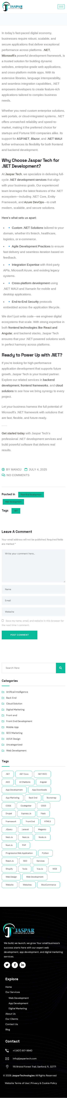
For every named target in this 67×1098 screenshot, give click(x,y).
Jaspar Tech (13, 174)
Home (8, 987)
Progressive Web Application (19, 853)
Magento (42, 829)
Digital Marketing (15, 709)
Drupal (9, 813)
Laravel (25, 829)
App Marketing (12, 797)
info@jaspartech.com (24, 1058)
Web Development (13, 502)
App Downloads (39, 789)
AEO (8, 782)
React (47, 327)
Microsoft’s (9, 55)
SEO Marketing (14, 732)
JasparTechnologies (23, 1075)
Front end (11, 715)
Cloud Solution (14, 703)
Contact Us (11, 1024)
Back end (33, 797)
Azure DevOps (34, 202)
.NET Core (23, 774)
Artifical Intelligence (17, 691)
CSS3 (43, 805)
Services (41, 861)
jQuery (9, 829)
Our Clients (11, 1018)
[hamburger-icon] (61, 6)
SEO (25, 861)
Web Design (11, 876)
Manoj (16, 469)
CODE (8, 805)
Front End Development (31, 494)
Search (60, 668)
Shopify (9, 869)
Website (9, 884)
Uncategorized (14, 744)
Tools (24, 869)
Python (45, 853)
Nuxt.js (9, 845)
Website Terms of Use (17, 1083)
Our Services (12, 992)
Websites (27, 884)
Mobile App (12, 727)
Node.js (42, 837)
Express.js (26, 813)
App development (14, 789)
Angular (7, 333)
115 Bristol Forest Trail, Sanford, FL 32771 (34, 1066)
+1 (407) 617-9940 (22, 1050)
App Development (18, 1003)
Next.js (25, 837)
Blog (7, 1029)
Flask (43, 813)
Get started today (13, 433)
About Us (10, 1013)
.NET (46, 50)
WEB (55, 869)
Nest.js (9, 837)
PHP (24, 845)
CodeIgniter (26, 805)
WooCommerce (48, 884)
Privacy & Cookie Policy (44, 1083)
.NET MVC (42, 774)
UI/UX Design (13, 738)
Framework (11, 821)
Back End (11, 697)
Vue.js (40, 869)
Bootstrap (51, 797)
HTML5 (47, 821)
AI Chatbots (24, 782)
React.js (10, 861)
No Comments (18, 475)
